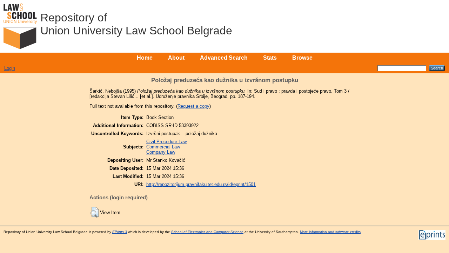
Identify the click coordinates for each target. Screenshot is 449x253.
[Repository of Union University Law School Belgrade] (20, 26)
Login (9, 68)
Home (145, 58)
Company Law (160, 152)
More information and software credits (330, 232)
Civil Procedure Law (166, 141)
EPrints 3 (119, 232)
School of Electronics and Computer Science (207, 232)
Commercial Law (163, 146)
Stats (270, 58)
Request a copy (193, 106)
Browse (302, 58)
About (176, 58)
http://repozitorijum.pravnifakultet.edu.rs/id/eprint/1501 (201, 184)
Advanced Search (224, 58)
